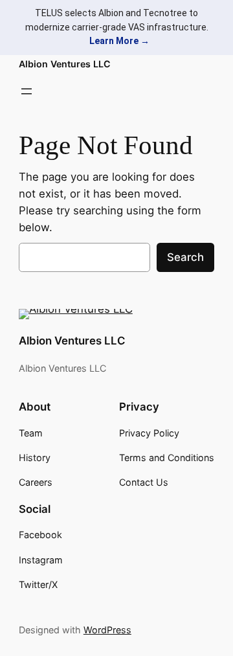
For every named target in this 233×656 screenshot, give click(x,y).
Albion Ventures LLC (65, 63)
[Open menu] (26, 91)
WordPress (107, 629)
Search (185, 257)
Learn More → (119, 41)
